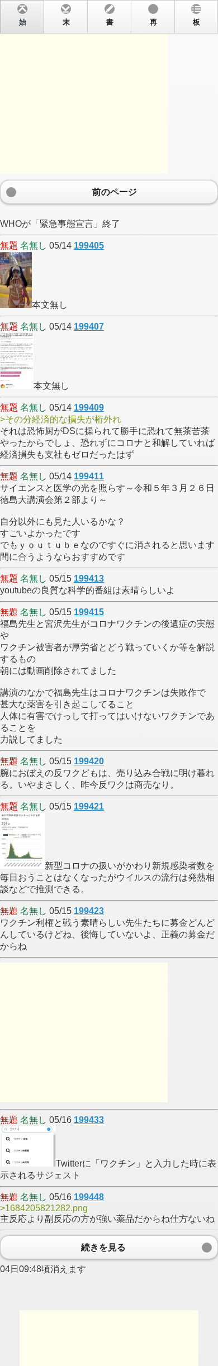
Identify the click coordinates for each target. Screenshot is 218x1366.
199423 (89, 911)
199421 (89, 806)
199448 (89, 1197)
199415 (89, 612)
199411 (89, 476)
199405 (89, 245)
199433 (89, 1120)
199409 (89, 407)
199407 (89, 326)
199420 (89, 761)
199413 (89, 578)
